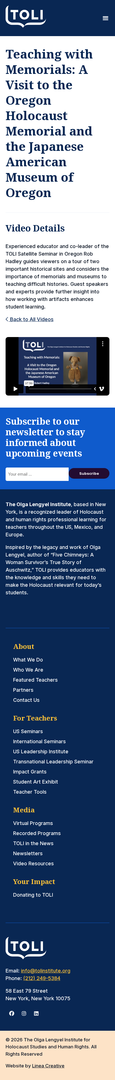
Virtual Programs (33, 823)
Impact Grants (30, 772)
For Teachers (35, 718)
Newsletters (28, 853)
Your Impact (34, 881)
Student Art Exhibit (35, 782)
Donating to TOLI (33, 895)
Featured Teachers (35, 680)
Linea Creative (48, 1066)
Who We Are (28, 670)
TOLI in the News (33, 843)
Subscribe (89, 473)
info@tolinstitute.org (45, 971)
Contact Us (26, 700)
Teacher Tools (30, 792)
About (23, 646)
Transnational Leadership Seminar (53, 762)
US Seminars (28, 731)
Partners (23, 690)
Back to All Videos (31, 319)
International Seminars (39, 741)
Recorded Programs (37, 833)
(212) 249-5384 (41, 978)
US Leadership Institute (40, 751)
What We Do (28, 660)
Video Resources (33, 863)
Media (24, 809)
